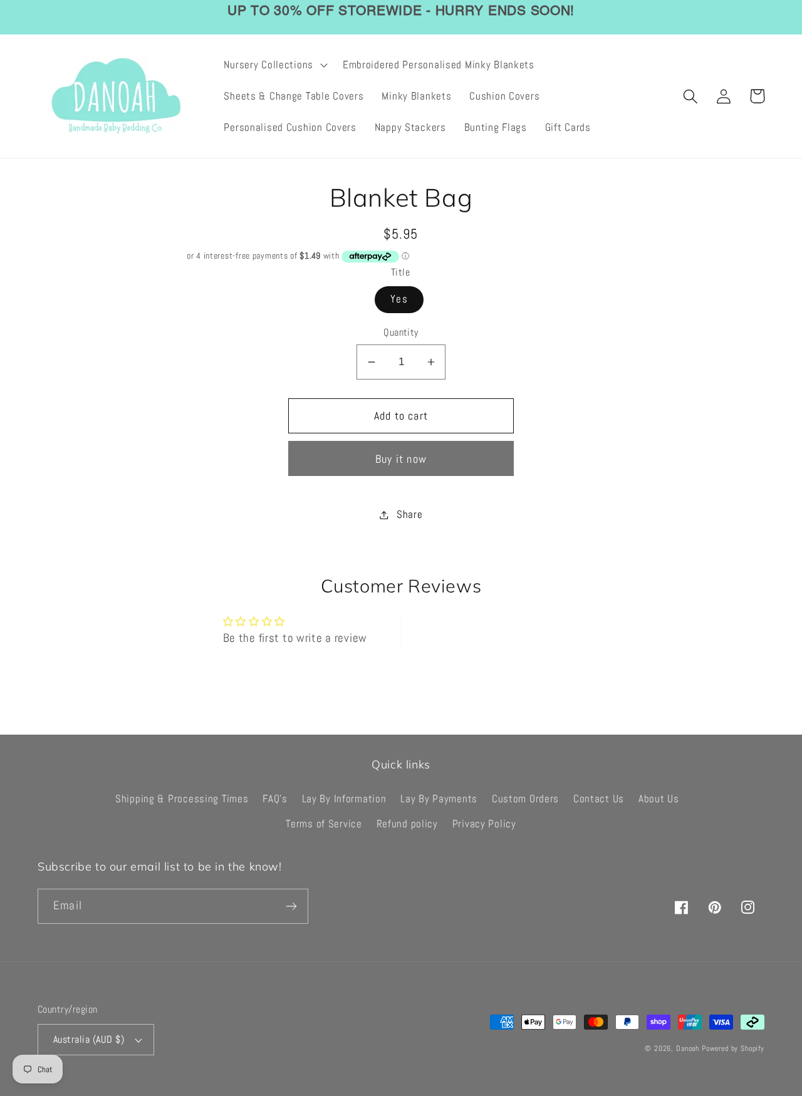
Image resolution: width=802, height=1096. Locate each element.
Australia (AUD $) (88, 1039)
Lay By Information (344, 798)
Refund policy (407, 823)
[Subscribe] (291, 906)
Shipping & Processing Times (181, 798)
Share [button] (409, 514)
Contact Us (598, 798)
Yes (399, 299)
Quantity (401, 332)
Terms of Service (324, 823)
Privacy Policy (484, 823)
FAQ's (275, 798)
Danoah (687, 1048)
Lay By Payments (438, 798)
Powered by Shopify (733, 1048)
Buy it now (401, 459)
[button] (274, 65)
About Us (658, 798)
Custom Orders (525, 798)
